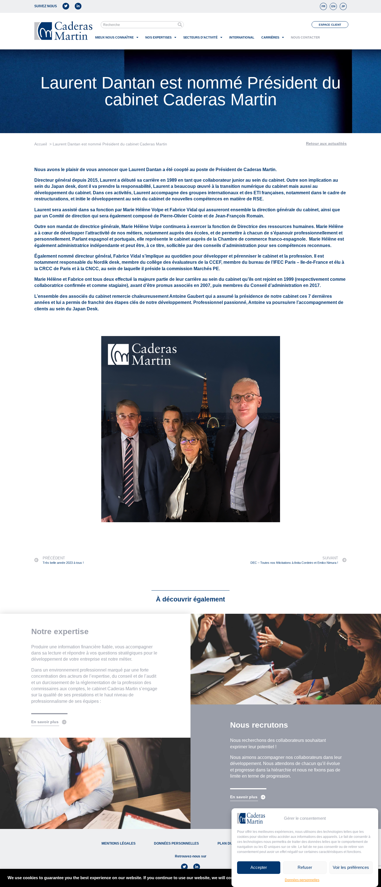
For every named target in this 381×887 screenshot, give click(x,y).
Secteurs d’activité (200, 37)
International (241, 37)
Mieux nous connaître (114, 37)
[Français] (323, 6)
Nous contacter (305, 37)
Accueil (40, 144)
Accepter (258, 867)
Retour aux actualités (326, 143)
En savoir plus (45, 722)
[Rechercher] (180, 24)
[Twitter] (65, 6)
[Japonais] (343, 6)
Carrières (270, 37)
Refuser (305, 867)
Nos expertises (158, 37)
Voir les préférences (351, 867)
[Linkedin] (78, 6)
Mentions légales (119, 843)
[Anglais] (333, 6)
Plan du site (229, 843)
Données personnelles (302, 880)
